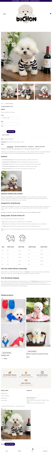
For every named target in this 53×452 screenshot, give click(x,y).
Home (2, 103)
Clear (2, 125)
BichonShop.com (35, 281)
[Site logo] (26, 14)
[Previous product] (47, 103)
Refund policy (4, 398)
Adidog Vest (5, 355)
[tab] (10, 146)
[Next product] (50, 103)
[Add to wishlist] (9, 350)
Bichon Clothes (9, 103)
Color (2, 115)
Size (2, 121)
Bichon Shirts (9, 141)
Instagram (27, 271)
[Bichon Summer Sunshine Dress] (38, 309)
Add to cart (11, 131)
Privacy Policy (4, 400)
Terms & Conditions (5, 395)
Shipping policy (4, 393)
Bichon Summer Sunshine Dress (37, 354)
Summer (22, 141)
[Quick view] (6, 350)
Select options (10, 444)
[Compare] (2, 350)
